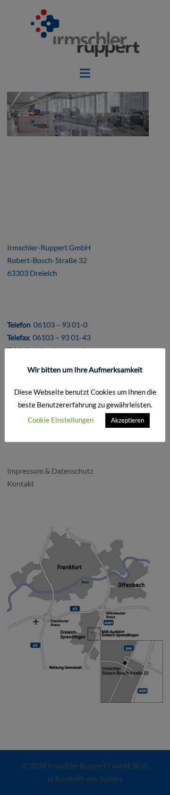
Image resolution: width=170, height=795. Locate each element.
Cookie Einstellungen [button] (61, 419)
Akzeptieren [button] (127, 420)
